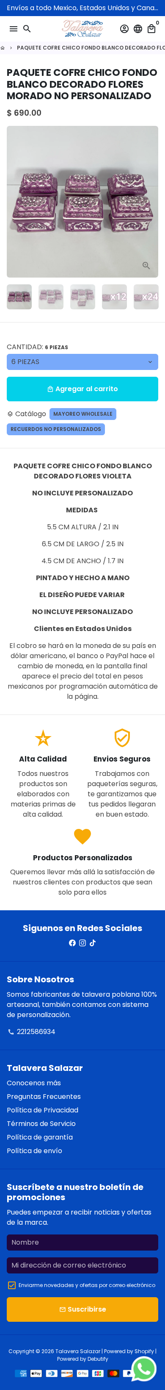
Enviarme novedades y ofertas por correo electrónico (87, 1285)
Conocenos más (34, 1083)
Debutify (98, 1358)
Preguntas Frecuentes (44, 1096)
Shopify (144, 1351)
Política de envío (34, 1151)
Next (150, 202)
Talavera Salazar (77, 1351)
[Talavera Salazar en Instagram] (82, 943)
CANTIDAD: (37, 347)
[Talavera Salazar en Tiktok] (92, 943)
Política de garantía (40, 1137)
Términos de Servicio (41, 1124)
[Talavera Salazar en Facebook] (72, 943)
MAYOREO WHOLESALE (83, 413)
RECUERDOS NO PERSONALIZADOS (56, 429)
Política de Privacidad (42, 1110)
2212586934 (31, 1032)
